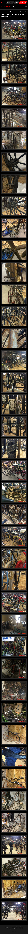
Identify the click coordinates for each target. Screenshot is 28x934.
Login (16, 2)
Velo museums (4, 11)
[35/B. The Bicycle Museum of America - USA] (14, 29)
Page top (14, 932)
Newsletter (10, 2)
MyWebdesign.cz (18, 929)
